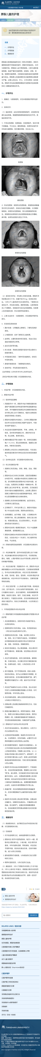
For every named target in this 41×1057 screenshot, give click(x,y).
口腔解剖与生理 (6, 990)
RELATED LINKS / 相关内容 (11, 926)
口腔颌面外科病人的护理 (22, 20)
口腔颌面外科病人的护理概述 (11, 947)
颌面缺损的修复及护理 (9, 963)
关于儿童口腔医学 (7, 959)
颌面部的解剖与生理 (8, 986)
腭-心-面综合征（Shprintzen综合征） (13, 967)
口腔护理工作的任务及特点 (10, 982)
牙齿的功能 (5, 1011)
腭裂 (4, 889)
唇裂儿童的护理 (10, 896)
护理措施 (11, 50)
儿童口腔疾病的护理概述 (9, 955)
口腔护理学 (10, 20)
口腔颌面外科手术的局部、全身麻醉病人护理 (15, 951)
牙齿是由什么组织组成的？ (10, 1002)
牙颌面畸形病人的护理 (9, 930)
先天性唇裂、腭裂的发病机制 (11, 943)
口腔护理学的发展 (7, 978)
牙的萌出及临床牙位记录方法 (11, 994)
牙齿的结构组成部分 (8, 998)
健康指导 (11, 54)
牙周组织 (4, 1006)
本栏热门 (36, 8)
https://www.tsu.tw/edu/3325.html (13, 907)
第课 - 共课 (34, 889)
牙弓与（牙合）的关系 (9, 1015)
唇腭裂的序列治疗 (10, 899)
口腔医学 (3, 20)
